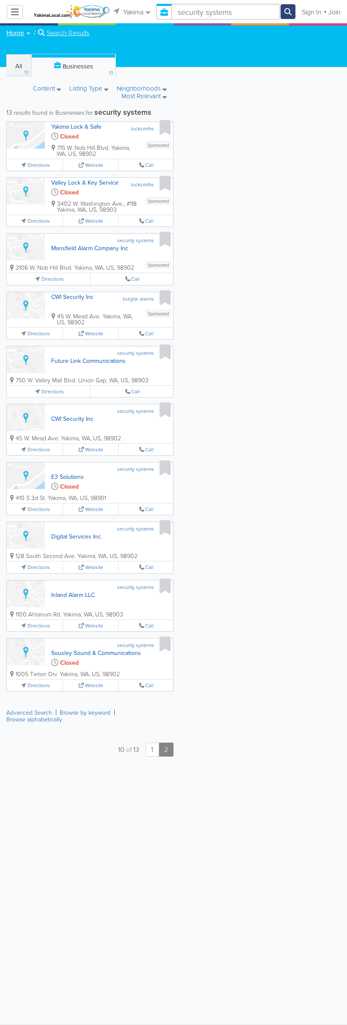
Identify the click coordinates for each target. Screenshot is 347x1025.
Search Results (68, 32)
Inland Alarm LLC (73, 595)
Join (334, 12)
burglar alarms (138, 298)
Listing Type (86, 89)
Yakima (132, 12)
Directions (39, 165)
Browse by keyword (85, 712)
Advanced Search (29, 712)
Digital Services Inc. (76, 536)
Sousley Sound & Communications (96, 653)
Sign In (312, 12)
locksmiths (142, 128)
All (22, 68)
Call (149, 165)
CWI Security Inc (72, 297)
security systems (135, 240)
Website (94, 165)
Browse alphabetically (34, 719)
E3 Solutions (67, 476)
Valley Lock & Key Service (84, 182)
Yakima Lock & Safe (76, 126)
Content (45, 89)
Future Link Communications (88, 360)
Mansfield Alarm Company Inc (89, 248)
